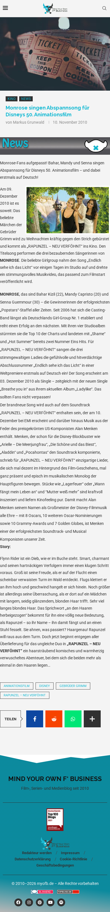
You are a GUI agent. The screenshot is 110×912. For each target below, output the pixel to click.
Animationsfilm (17, 686)
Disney (44, 686)
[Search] (104, 8)
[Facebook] (18, 902)
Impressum (70, 853)
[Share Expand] (92, 718)
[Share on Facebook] (34, 718)
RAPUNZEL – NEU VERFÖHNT (25, 695)
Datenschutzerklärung (32, 859)
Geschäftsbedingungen (55, 865)
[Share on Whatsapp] (73, 718)
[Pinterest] (40, 902)
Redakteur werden (37, 853)
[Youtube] (50, 902)
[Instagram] (29, 902)
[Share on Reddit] (53, 718)
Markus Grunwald (28, 122)
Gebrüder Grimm (73, 686)
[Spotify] (61, 902)
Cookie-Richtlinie (73, 859)
